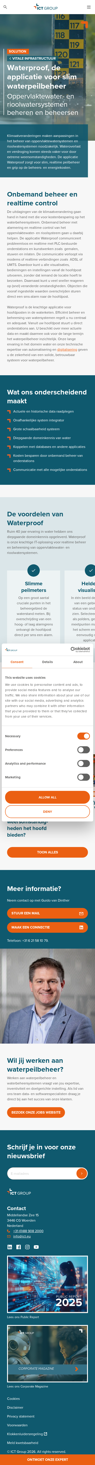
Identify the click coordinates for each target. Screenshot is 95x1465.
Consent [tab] (17, 662)
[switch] (83, 749)
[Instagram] (27, 1247)
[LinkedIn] (9, 1247)
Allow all (48, 797)
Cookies (13, 1398)
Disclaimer (15, 1407)
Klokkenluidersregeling (25, 1434)
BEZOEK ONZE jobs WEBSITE (36, 1112)
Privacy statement (20, 1416)
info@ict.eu (22, 1236)
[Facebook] (18, 1247)
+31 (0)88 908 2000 (28, 1231)
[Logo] (46, 7)
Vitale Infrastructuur (33, 58)
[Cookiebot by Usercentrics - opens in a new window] (70, 649)
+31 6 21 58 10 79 (35, 940)
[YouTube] (36, 1247)
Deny (47, 811)
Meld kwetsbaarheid (22, 1442)
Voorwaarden (17, 1425)
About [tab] (78, 662)
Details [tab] (47, 662)
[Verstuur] (81, 1173)
